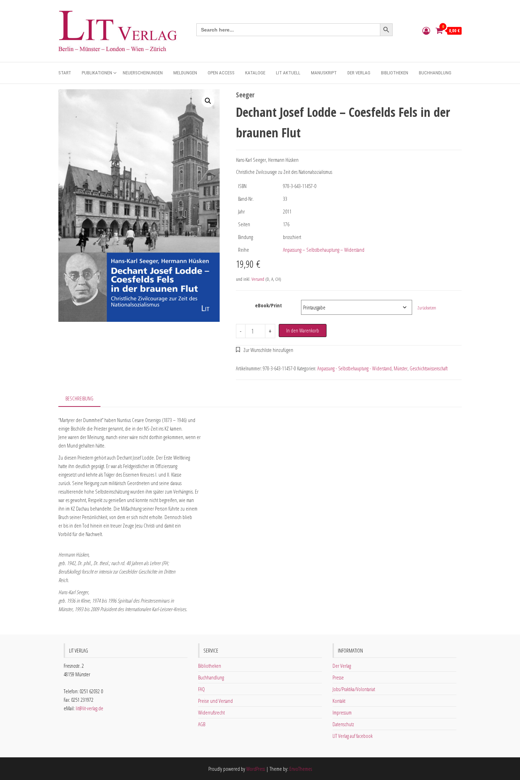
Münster (401, 368)
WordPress (255, 768)
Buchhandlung (435, 72)
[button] (208, 101)
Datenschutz (343, 724)
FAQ (201, 689)
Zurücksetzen (426, 308)
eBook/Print (268, 305)
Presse (338, 677)
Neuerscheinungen (143, 72)
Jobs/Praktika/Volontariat (354, 689)
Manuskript (324, 72)
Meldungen (185, 72)
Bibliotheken (394, 72)
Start (64, 72)
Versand (258, 279)
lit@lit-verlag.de (89, 708)
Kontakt (339, 700)
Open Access (221, 72)
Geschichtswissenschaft (428, 368)
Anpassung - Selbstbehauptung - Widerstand (354, 368)
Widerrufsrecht (211, 712)
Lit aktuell (288, 72)
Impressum (342, 712)
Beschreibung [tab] (79, 398)
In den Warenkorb (302, 330)
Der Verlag (358, 72)
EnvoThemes (300, 768)
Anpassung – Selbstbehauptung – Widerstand (323, 249)
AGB (201, 724)
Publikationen (97, 72)
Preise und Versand (215, 700)
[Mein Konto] (426, 30)
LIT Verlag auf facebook (352, 735)
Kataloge (255, 72)
